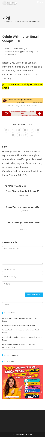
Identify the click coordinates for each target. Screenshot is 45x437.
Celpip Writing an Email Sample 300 (27, 21)
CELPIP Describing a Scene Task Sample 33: (22, 224)
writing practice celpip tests (26, 51)
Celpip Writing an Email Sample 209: (22, 207)
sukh (7, 49)
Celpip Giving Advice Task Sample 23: (23, 191)
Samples (8, 51)
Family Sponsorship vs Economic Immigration (18, 325)
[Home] (2, 21)
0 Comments (10, 54)
